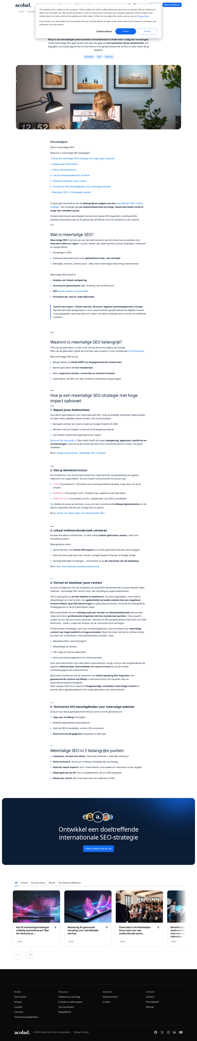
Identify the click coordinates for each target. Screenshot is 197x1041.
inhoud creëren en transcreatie (73, 291)
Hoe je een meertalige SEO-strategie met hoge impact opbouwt (82, 158)
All (16, 882)
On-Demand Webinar (69, 882)
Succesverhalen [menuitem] (66, 1007)
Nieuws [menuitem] (18, 1002)
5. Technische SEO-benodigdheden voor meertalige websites (80, 186)
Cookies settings (104, 31)
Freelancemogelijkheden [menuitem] (26, 1017)
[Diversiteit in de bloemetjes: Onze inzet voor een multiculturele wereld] (139, 918)
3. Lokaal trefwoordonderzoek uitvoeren (70, 175)
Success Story (38, 882)
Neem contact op (172, 5)
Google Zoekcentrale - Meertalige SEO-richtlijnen (81, 453)
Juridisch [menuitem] (150, 997)
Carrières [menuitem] (18, 1012)
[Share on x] (162, 1032)
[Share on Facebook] (155, 1032)
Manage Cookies (81, 1032)
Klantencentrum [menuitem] (110, 997)
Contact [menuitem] (106, 1002)
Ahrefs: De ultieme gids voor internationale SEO (81, 513)
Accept (126, 31)
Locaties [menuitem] (18, 1007)
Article (24, 882)
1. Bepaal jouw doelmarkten (64, 164)
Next (30, 954)
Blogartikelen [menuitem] (65, 1012)
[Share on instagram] (168, 1032)
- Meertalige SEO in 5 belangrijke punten (70, 192)
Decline (147, 31)
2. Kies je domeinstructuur (63, 169)
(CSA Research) (136, 351)
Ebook (52, 882)
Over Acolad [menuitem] (20, 997)
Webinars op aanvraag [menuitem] (69, 997)
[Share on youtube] (181, 1032)
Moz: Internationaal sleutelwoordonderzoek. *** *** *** (98, 672)
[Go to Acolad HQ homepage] (23, 5)
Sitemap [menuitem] (150, 1007)
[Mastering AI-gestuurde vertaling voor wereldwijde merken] (87, 918)
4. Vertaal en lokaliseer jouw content (68, 181)
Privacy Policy (143, 16)
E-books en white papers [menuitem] (70, 1002)
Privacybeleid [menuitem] (152, 1002)
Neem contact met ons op (98, 848)
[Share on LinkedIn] (174, 1032)
